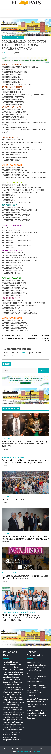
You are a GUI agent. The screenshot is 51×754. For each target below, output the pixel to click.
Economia (32, 612)
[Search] (47, 14)
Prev (3, 28)
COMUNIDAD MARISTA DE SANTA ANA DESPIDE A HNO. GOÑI (38, 338)
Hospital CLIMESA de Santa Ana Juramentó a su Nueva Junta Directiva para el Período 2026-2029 (25, 537)
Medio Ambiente (18, 457)
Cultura (15, 573)
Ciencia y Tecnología (20, 612)
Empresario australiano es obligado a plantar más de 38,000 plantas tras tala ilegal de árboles (25, 461)
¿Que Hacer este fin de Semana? (12, 38)
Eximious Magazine (23, 751)
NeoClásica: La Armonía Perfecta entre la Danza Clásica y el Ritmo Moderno (25, 576)
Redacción (7, 53)
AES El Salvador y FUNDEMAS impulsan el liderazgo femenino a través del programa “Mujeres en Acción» (22, 617)
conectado (25, 353)
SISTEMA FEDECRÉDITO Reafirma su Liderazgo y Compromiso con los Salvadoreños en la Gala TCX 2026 (25, 443)
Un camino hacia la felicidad (15, 499)
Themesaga (36, 751)
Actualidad (7, 438)
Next (48, 28)
